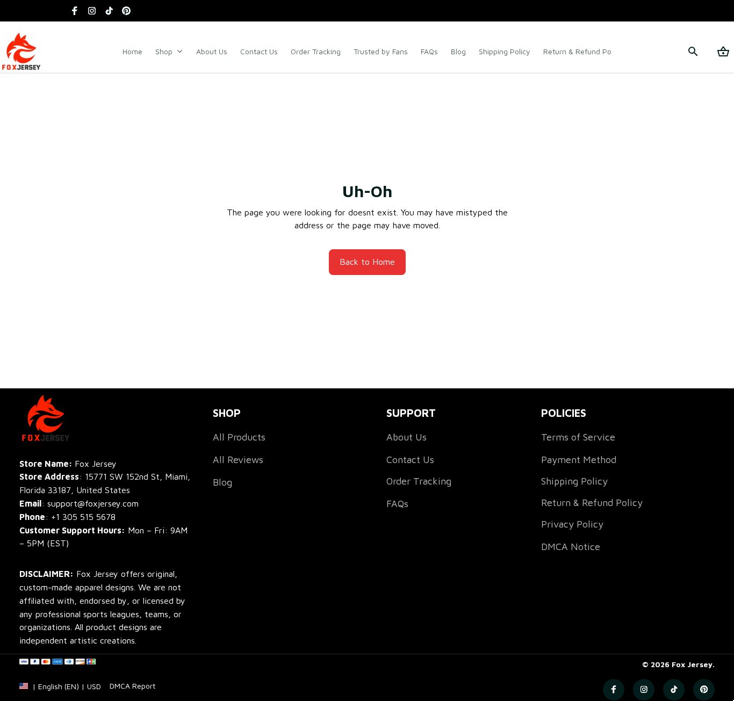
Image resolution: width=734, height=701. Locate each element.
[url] (132, 686)
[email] (79, 503)
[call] (83, 517)
